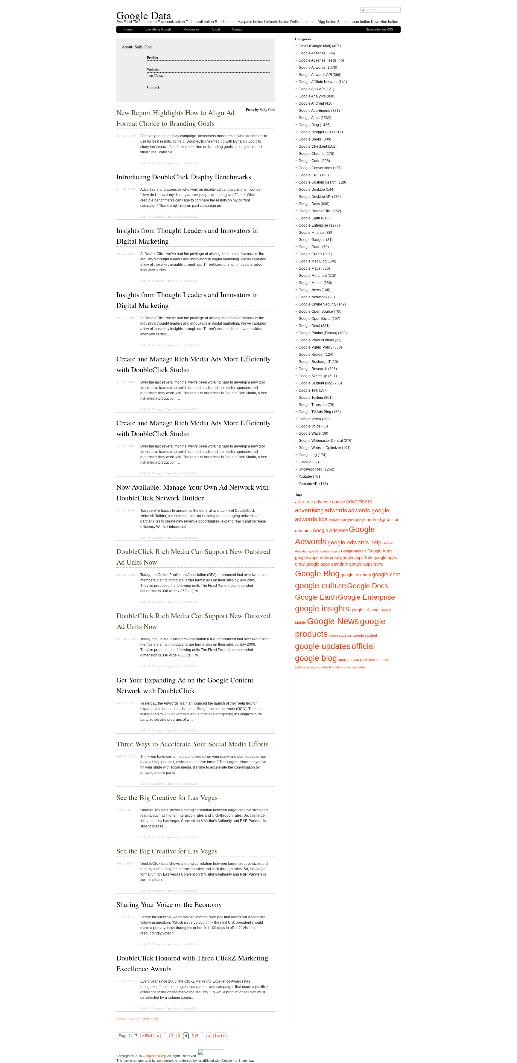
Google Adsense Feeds (318, 60)
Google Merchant (313, 276)
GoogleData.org (154, 1056)
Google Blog (309, 125)
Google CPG (309, 175)
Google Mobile (311, 283)
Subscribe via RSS (379, 29)
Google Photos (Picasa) (318, 333)
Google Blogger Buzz (316, 132)
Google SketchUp (313, 376)
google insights (322, 608)
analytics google (354, 520)
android (374, 519)
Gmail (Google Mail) (315, 46)
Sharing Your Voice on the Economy (169, 904)
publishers (367, 660)
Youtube (305, 476)
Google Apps (309, 118)
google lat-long (364, 609)
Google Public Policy (315, 347)
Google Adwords (312, 67)
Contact (237, 29)
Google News (310, 290)
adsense (304, 501)
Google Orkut (309, 326)
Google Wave (310, 433)
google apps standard (327, 564)
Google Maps (309, 268)
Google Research (313, 369)
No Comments (156, 217)
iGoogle (305, 462)
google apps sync (366, 564)
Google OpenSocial (315, 319)
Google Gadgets (312, 240)
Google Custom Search (318, 182)
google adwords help (354, 542)
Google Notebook (313, 297)
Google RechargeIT (315, 362)
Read (143, 217)
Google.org (308, 455)
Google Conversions (315, 168)
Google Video (310, 419)
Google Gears (310, 247)
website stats (356, 667)
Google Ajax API (312, 89)
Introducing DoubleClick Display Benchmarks (183, 176)
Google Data (143, 15)
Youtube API (308, 484)
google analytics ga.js (324, 551)
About (216, 29)
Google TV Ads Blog (315, 412)
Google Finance (312, 232)
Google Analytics (312, 96)
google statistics (340, 635)
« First (147, 1036)
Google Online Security (317, 304)
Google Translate (313, 405)
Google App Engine (314, 111)
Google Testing (311, 397)
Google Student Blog (315, 383)
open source (348, 659)
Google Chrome (312, 154)
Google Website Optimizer (320, 448)
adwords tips (311, 519)
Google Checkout (313, 146)
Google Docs (309, 204)
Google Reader (311, 354)
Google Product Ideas (316, 340)
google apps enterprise (317, 557)
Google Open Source (316, 311)
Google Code (309, 161)
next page (151, 1019)
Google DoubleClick (185, 163)
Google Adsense (312, 53)
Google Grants (310, 254)
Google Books (310, 139)
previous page (128, 1019)
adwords (336, 510)
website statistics (333, 667)
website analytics (307, 667)
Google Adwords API (315, 75)
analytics (335, 520)
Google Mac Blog (313, 261)
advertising (309, 510)
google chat (386, 575)
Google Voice (309, 426)
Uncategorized (311, 469)
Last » (220, 1036)
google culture (320, 585)
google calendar (355, 574)
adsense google (329, 502)
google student (365, 635)
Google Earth (309, 218)
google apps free (356, 557)
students (383, 660)
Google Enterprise (313, 225)
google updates (323, 646)
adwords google (368, 510)
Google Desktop (312, 189)
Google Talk (308, 390)
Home (128, 29)
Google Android (311, 103)
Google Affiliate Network (318, 82)
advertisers (359, 502)
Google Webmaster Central (321, 441)
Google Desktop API (315, 197)
